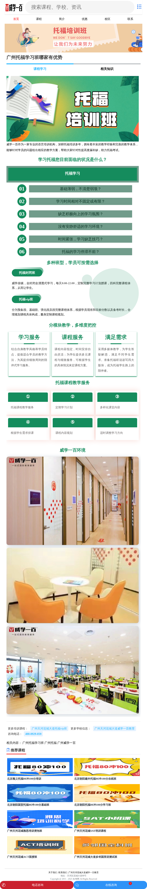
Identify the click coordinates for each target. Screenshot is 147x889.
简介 (62, 18)
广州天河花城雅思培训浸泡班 (24, 830)
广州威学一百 (66, 743)
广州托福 (50, 743)
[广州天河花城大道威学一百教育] (14, 7)
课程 (39, 18)
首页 (16, 18)
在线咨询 (111, 884)
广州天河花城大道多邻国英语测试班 (95, 856)
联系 (130, 18)
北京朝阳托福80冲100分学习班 (92, 804)
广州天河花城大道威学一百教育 (83, 872)
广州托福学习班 (33, 743)
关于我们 (52, 872)
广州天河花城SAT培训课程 (90, 830)
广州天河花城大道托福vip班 (49, 728)
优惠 (84, 18)
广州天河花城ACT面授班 (22, 856)
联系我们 (62, 872)
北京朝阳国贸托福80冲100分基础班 (28, 804)
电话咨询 (37, 884)
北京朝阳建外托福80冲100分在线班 (95, 778)
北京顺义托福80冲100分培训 (24, 778)
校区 (107, 18)
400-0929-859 (33, 733)
